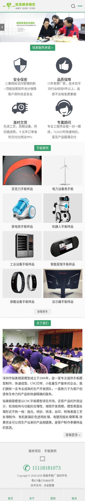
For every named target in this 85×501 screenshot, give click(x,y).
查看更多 (42, 311)
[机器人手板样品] (62, 208)
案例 (53, 498)
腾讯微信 (42, 458)
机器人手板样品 (62, 226)
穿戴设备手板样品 (22, 301)
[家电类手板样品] (22, 208)
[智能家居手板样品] (62, 245)
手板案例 (50, 451)
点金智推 (49, 485)
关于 (31, 498)
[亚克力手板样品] (22, 170)
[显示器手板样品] (62, 283)
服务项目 (35, 451)
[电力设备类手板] (62, 170)
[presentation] (2, 27)
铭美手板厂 (19, 6)
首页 (10, 498)
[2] (42, 27)
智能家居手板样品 (63, 264)
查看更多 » (73, 435)
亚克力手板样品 (22, 189)
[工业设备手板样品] (22, 245)
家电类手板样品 (22, 226)
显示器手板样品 (62, 301)
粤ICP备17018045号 (42, 480)
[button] (41, 38)
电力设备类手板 (62, 189)
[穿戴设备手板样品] (22, 283)
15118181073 (46, 468)
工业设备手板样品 (22, 264)
